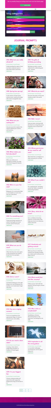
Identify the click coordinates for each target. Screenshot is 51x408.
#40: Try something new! (14, 216)
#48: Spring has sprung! (14, 91)
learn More (27, 5)
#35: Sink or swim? (12, 277)
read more (9, 71)
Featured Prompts (16, 156)
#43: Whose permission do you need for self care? (35, 150)
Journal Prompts (16, 64)
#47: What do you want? (36, 91)
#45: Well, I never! (34, 119)
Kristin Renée (10, 64)
